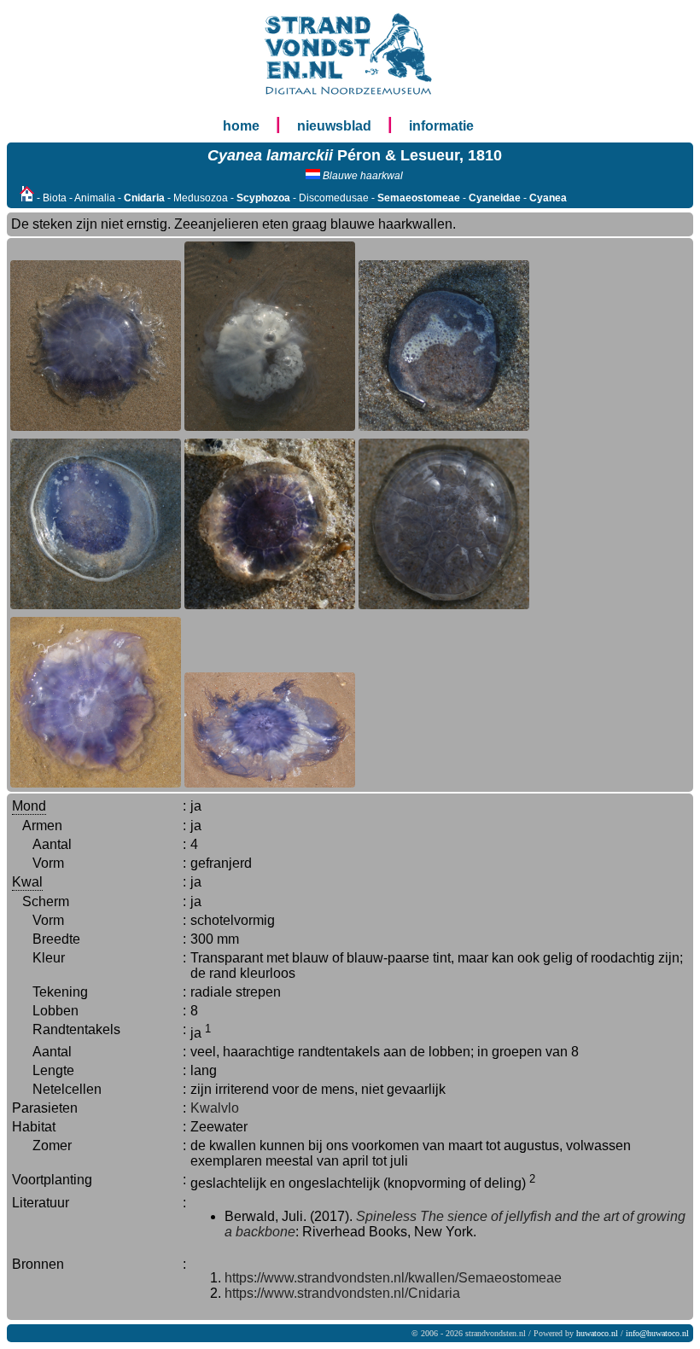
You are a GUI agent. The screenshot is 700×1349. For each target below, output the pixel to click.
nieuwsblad (334, 126)
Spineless (386, 1216)
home (241, 126)
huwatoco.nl (597, 1333)
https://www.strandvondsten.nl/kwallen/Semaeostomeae (393, 1278)
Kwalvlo (214, 1108)
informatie (441, 126)
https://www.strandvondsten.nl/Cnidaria (342, 1293)
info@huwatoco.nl (657, 1333)
